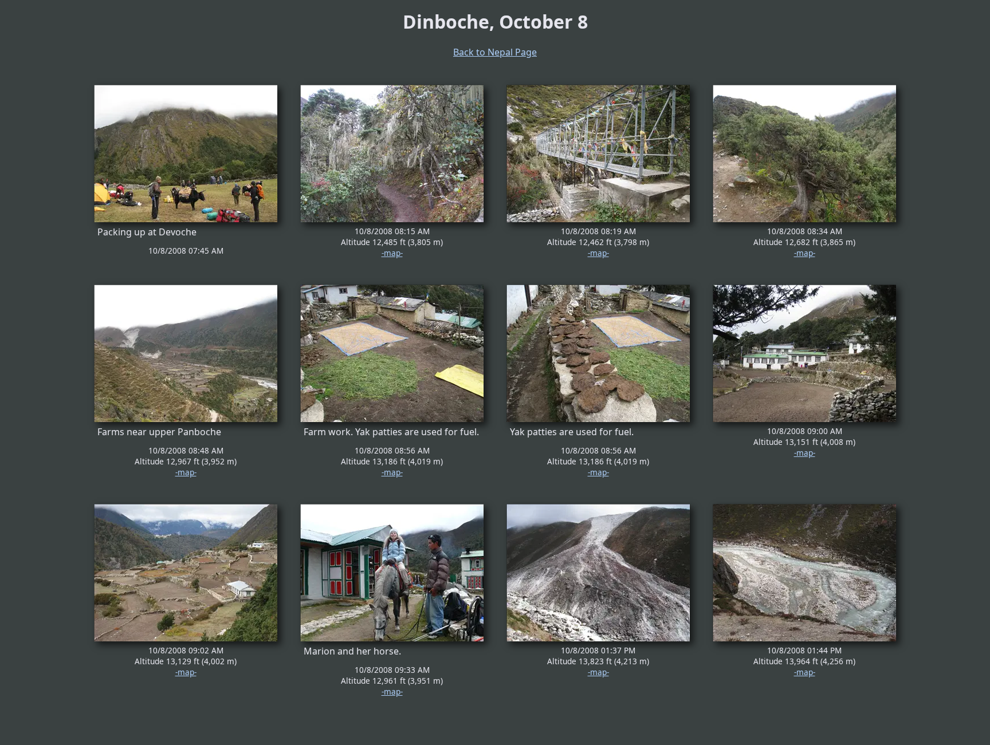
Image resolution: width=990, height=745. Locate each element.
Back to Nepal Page (495, 52)
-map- (392, 252)
